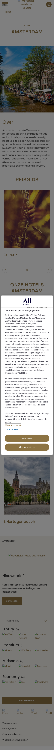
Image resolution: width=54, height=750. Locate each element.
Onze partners (12, 429)
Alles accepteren (27, 447)
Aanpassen (27, 438)
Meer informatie (13, 425)
